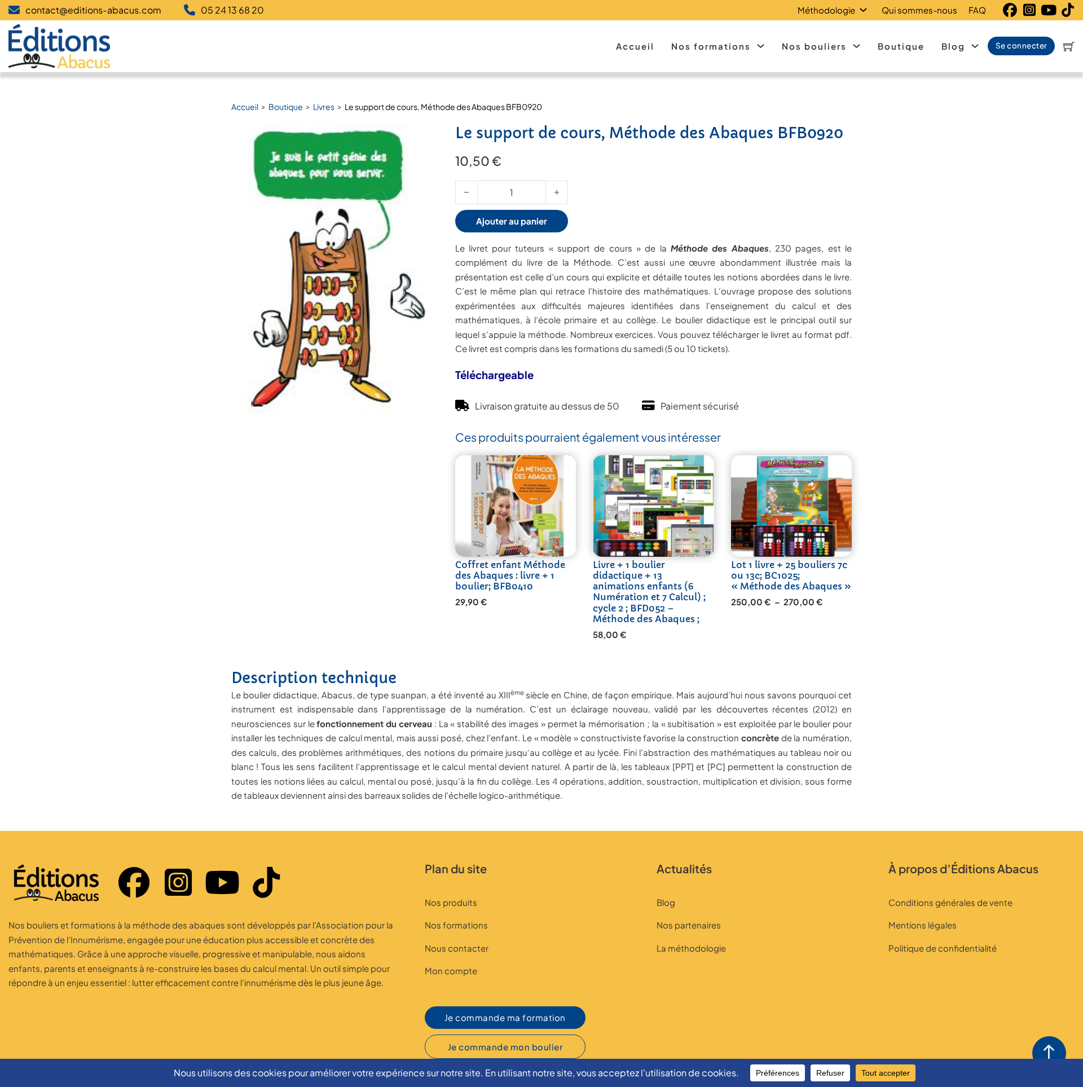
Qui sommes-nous (919, 10)
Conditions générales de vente (950, 902)
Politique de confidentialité (942, 948)
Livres (323, 107)
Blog (953, 46)
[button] (412, 140)
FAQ (977, 10)
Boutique (901, 46)
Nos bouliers (814, 46)
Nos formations (711, 46)
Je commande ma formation (505, 1017)
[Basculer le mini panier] (1069, 46)
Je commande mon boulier (505, 1046)
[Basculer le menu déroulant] (865, 10)
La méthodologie (691, 948)
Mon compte (451, 970)
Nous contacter (456, 948)
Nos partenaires (689, 924)
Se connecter (1021, 45)
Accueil (635, 46)
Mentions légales (922, 924)
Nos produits (451, 902)
